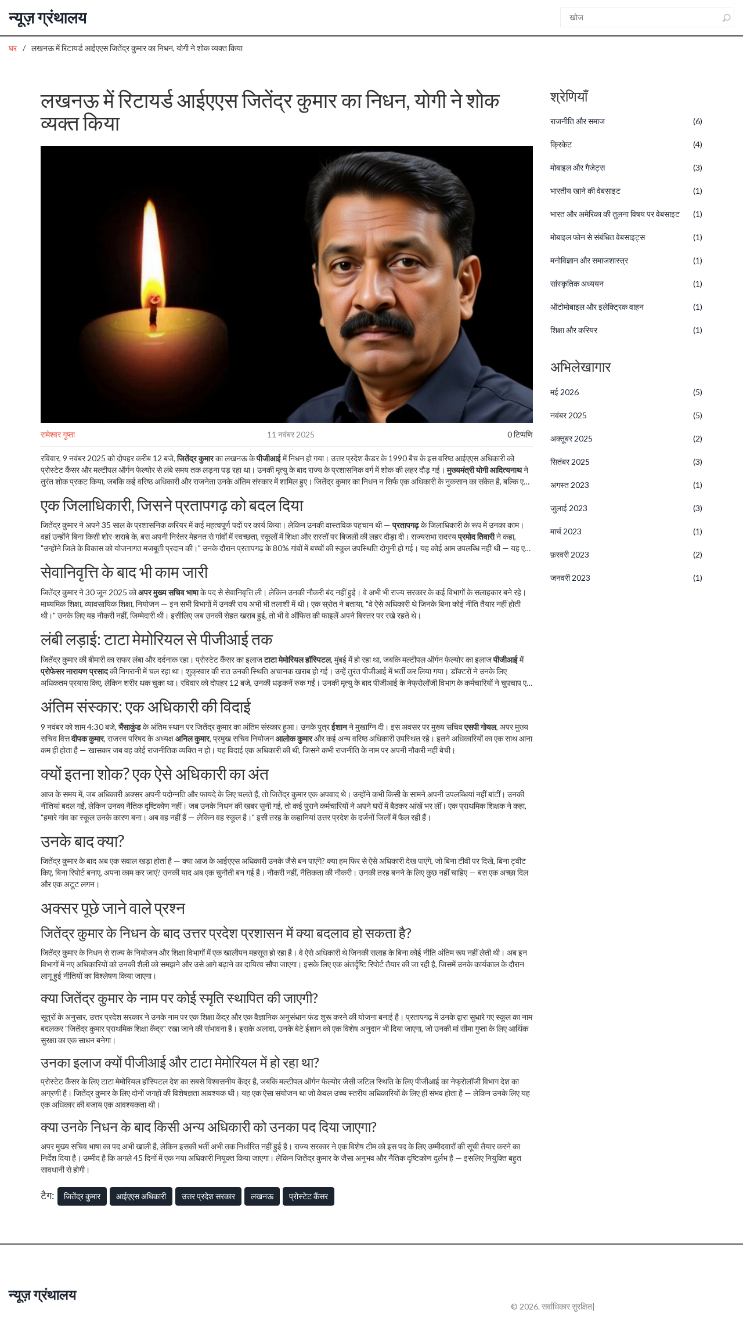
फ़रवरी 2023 (626, 554)
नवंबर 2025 (626, 415)
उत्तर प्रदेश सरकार (208, 1196)
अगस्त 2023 (626, 485)
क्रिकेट (626, 144)
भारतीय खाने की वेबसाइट (626, 191)
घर (13, 48)
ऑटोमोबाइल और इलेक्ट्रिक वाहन (626, 307)
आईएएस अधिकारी (141, 1196)
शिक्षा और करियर (626, 330)
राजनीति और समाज (626, 121)
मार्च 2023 (626, 531)
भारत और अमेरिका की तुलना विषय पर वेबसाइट (626, 214)
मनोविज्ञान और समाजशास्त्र (626, 260)
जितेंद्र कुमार (82, 1196)
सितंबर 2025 (626, 461)
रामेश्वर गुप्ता (58, 434)
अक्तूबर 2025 (626, 438)
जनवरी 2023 (626, 578)
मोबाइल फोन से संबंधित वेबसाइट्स (626, 237)
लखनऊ (262, 1196)
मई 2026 (626, 392)
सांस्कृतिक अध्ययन (626, 283)
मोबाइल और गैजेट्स (626, 167)
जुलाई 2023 (626, 508)
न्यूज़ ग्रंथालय (48, 17)
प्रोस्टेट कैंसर (308, 1196)
